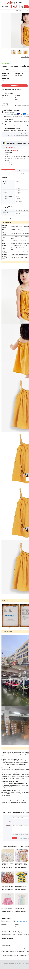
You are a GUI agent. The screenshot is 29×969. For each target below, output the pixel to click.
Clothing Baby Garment (8, 955)
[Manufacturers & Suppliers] (14, 2)
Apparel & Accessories (10, 10)
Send (14, 838)
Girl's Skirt (27, 10)
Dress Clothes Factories (8, 951)
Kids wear (3, 927)
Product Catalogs (22, 921)
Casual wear (18, 927)
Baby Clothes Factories (8, 948)
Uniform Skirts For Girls (19, 941)
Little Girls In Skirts (7, 941)
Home (2, 10)
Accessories (4, 924)
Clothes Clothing (20, 951)
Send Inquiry (14, 85)
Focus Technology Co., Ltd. (18, 963)
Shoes (16, 924)
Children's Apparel (19, 10)
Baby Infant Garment (21, 955)
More (2, 958)
